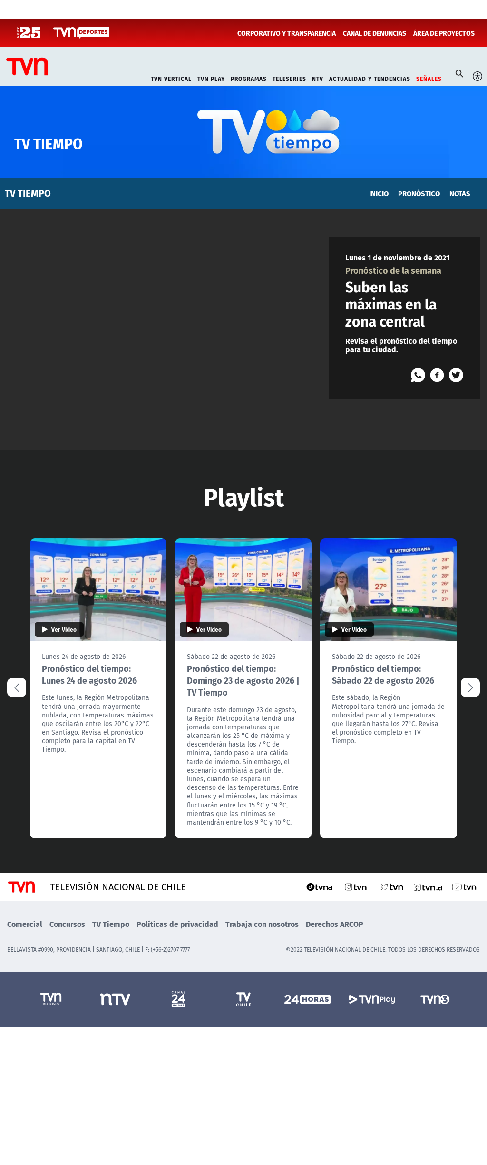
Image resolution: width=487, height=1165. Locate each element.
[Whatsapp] (418, 375)
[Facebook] (437, 375)
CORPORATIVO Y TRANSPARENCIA (286, 33)
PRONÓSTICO (419, 193)
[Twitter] (456, 375)
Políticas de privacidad (177, 924)
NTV (317, 77)
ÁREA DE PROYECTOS (444, 33)
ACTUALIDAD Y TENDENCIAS (369, 77)
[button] (470, 687)
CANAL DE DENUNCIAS (374, 33)
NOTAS (459, 193)
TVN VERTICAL (171, 77)
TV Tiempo (110, 924)
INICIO (379, 193)
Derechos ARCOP (334, 924)
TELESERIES (289, 77)
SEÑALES (429, 77)
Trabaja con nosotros (262, 924)
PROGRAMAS (249, 77)
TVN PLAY (211, 77)
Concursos (67, 924)
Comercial (24, 924)
